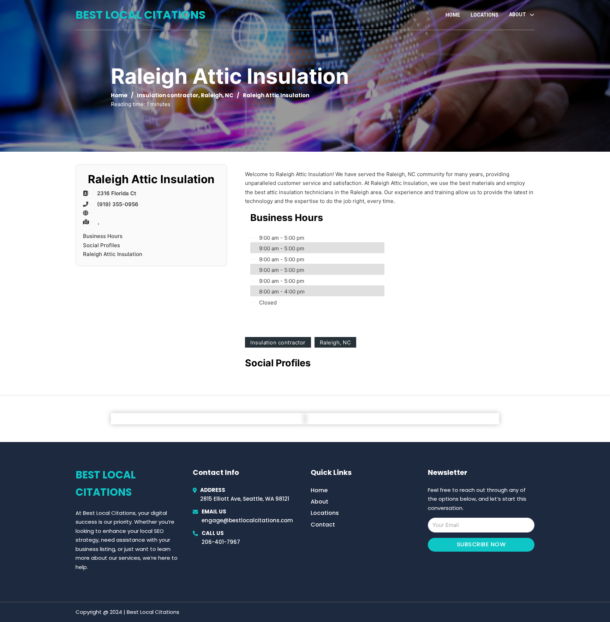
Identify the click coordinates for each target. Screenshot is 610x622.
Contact (323, 525)
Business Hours (102, 236)
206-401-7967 (221, 542)
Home (452, 15)
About (319, 502)
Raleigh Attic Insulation (112, 254)
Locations (484, 15)
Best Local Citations (140, 15)
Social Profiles (101, 245)
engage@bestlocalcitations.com (247, 520)
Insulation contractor (167, 95)
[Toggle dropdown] (532, 14)
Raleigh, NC (217, 95)
